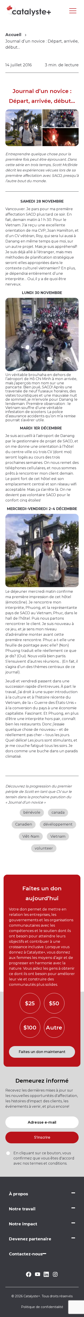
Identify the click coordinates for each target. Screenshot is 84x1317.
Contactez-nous (26, 1254)
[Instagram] (55, 1276)
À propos (18, 1194)
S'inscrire (42, 1137)
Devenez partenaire (30, 1239)
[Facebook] (28, 1276)
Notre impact (23, 1224)
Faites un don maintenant (42, 1052)
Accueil (13, 34)
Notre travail (22, 1209)
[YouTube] (37, 1275)
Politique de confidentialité (42, 1307)
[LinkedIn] (46, 1276)
